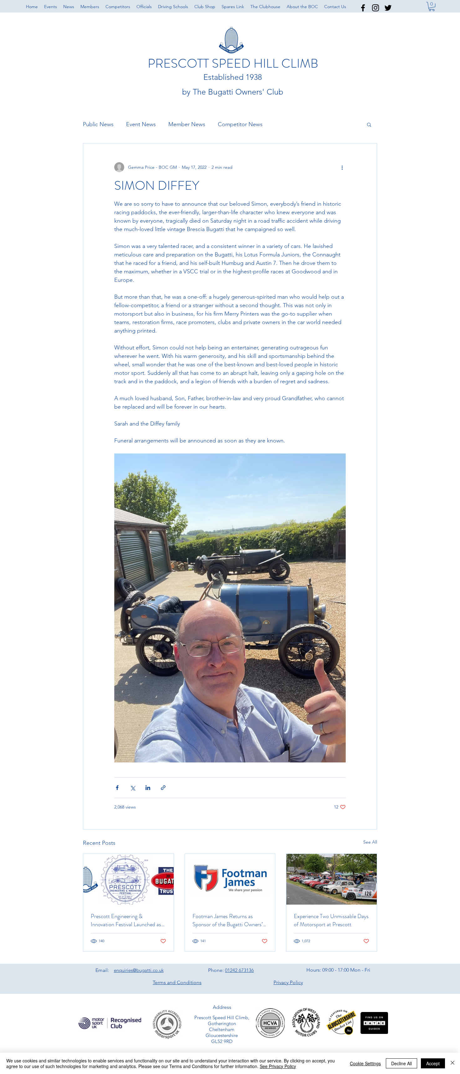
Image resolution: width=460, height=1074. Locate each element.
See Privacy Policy (278, 1066)
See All (370, 842)
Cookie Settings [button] (365, 1063)
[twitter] (388, 8)
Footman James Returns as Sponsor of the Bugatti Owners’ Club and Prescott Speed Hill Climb (227, 920)
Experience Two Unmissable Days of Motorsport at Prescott (331, 920)
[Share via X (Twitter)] (132, 788)
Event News (141, 124)
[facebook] (363, 8)
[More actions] (342, 167)
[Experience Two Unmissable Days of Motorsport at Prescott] (331, 879)
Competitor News (240, 124)
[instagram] (375, 8)
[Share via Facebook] (117, 788)
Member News (186, 124)
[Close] (452, 1063)
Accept (433, 1063)
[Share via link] (163, 788)
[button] (302, 6)
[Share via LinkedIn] (148, 788)
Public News (98, 124)
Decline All (401, 1063)
